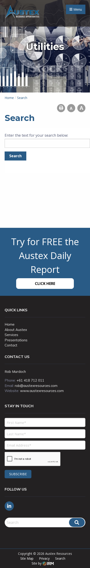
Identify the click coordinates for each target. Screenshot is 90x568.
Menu (77, 9)
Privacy (44, 558)
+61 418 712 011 (30, 380)
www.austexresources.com (42, 391)
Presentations (16, 340)
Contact (11, 345)
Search (60, 558)
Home (10, 324)
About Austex (16, 329)
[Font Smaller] (71, 108)
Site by (37, 563)
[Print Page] (61, 108)
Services (11, 335)
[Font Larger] (81, 108)
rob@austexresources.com (36, 385)
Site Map (26, 558)
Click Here (45, 283)
